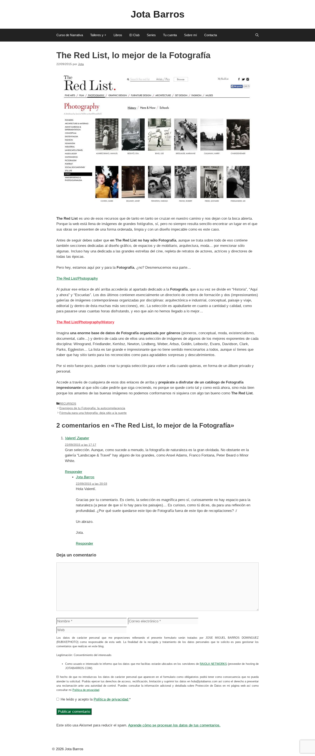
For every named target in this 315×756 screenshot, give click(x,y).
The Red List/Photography (77, 278)
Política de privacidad (85, 690)
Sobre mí (190, 35)
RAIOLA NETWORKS (213, 663)
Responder (73, 472)
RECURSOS (67, 403)
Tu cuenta (170, 35)
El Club (134, 35)
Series (151, 35)
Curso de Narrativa (69, 35)
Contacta (210, 35)
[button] (257, 35)
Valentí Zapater (77, 438)
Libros (118, 35)
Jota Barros (157, 14)
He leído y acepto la (96, 699)
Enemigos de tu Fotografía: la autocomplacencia (92, 408)
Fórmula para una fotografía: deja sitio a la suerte (93, 413)
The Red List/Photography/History (85, 322)
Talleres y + (98, 35)
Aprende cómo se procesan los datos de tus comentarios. (174, 725)
